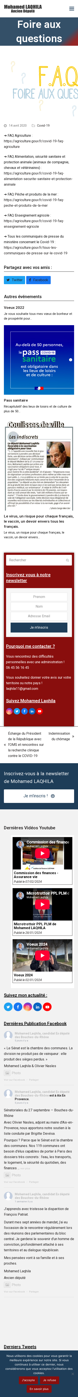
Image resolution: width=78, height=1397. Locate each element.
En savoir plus (39, 1389)
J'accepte (28, 1380)
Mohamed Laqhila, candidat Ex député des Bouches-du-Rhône (42, 1035)
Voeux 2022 (14, 307)
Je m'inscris (39, 627)
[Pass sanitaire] (39, 360)
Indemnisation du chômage (59, 736)
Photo (16, 1073)
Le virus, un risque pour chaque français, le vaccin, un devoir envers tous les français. (39, 521)
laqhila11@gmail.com (22, 689)
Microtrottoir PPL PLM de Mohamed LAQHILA (35, 926)
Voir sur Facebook (14, 1079)
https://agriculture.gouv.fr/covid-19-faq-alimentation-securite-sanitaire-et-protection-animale (38, 179)
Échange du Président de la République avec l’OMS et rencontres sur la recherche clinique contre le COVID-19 (24, 744)
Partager (34, 1079)
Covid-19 (43, 125)
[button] (71, 9)
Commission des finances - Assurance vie (36, 875)
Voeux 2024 (23, 975)
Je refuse (49, 1380)
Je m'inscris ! (35, 795)
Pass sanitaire (16, 400)
